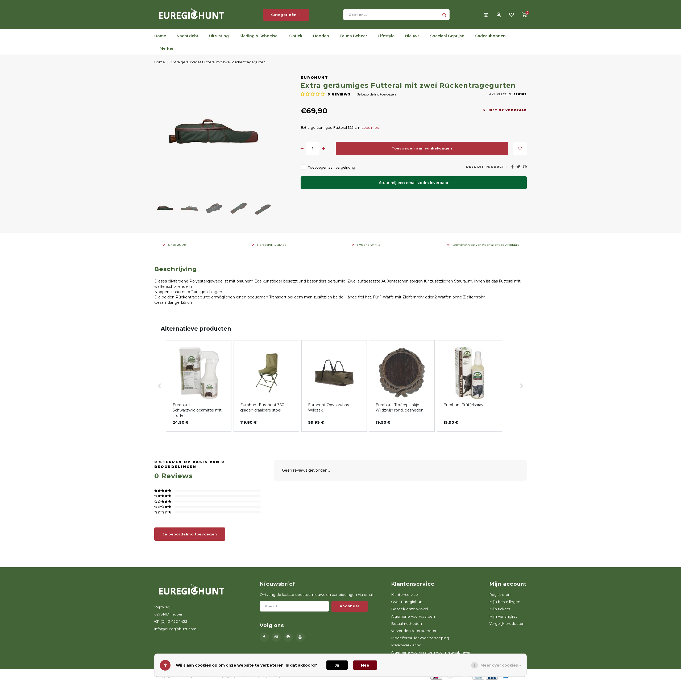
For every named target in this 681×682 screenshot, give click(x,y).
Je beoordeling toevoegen (376, 94)
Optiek (295, 36)
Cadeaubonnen (490, 36)
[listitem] (198, 386)
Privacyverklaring (406, 645)
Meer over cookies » (500, 665)
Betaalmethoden (406, 623)
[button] (159, 386)
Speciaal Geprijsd (447, 36)
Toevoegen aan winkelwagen (422, 148)
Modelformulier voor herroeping (420, 638)
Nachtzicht (187, 36)
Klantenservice (404, 594)
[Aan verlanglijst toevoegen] (520, 148)
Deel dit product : (486, 167)
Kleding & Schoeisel (259, 36)
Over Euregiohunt (407, 602)
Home (160, 36)
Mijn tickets (499, 609)
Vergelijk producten (507, 623)
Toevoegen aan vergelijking (331, 167)
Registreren (499, 594)
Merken (167, 48)
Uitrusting (219, 36)
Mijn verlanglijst (503, 616)
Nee (365, 665)
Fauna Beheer (353, 36)
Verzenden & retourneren (414, 631)
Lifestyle (386, 36)
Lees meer (371, 127)
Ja (337, 665)
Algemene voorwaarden (413, 616)
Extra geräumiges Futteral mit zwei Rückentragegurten (218, 62)
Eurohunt (314, 78)
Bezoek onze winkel (409, 609)
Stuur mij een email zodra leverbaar (414, 182)
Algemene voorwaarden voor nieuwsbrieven (431, 652)
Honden (321, 36)
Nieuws (412, 36)
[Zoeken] (444, 14)
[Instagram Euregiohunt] (276, 637)
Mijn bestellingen (504, 602)
